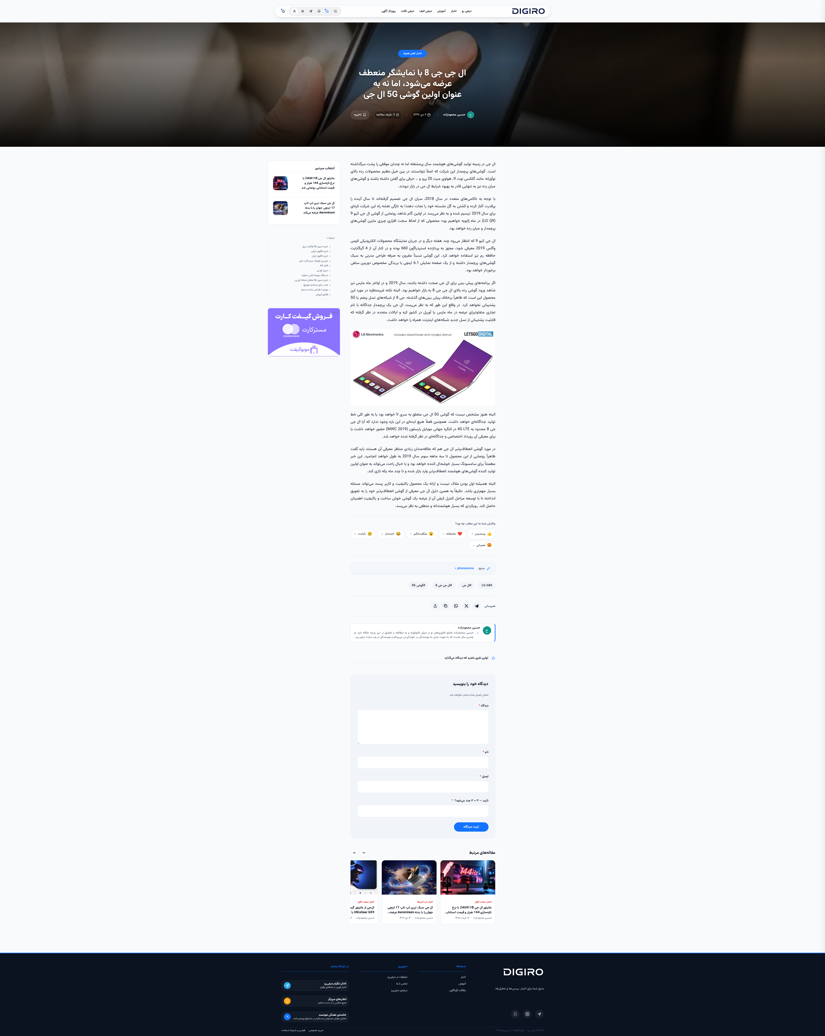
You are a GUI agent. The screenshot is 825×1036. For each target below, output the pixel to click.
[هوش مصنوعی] (327, 11)
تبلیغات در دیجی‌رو (397, 977)
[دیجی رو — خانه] (528, 11)
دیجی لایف (425, 11)
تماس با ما (401, 984)
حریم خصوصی (316, 1030)
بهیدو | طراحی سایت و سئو (314, 290)
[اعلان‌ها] (319, 11)
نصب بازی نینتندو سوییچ (315, 285)
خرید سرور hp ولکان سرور (315, 246)
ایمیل (484, 776)
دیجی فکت (407, 11)
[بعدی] (354, 853)
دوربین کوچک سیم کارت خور (313, 261)
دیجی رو (466, 11)
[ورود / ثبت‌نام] (294, 11)
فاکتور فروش (322, 295)
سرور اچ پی (322, 270)
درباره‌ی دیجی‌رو (399, 990)
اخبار (454, 11)
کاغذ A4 (324, 266)
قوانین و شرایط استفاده (293, 1030)
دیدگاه (484, 705)
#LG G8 (487, 585)
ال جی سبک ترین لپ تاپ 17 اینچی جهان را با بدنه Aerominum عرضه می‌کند (319, 208)
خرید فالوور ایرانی (319, 251)
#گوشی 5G (418, 585)
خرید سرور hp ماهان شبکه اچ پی (311, 280)
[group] (422, 892)
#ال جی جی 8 (443, 585)
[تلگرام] (539, 1014)
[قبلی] (364, 853)
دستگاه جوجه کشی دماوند (315, 275)
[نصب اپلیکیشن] (515, 1014)
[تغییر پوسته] (302, 11)
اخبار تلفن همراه (412, 53)
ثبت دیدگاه (471, 827)
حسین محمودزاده (454, 114)
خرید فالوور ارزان (320, 256)
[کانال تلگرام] (310, 11)
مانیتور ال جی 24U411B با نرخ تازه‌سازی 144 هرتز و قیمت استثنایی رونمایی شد (318, 183)
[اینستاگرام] (527, 1014)
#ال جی (466, 585)
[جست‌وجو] (335, 11)
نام (486, 752)
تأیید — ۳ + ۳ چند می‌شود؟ (470, 800)
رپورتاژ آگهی (389, 11)
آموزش (441, 11)
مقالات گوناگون (457, 990)
